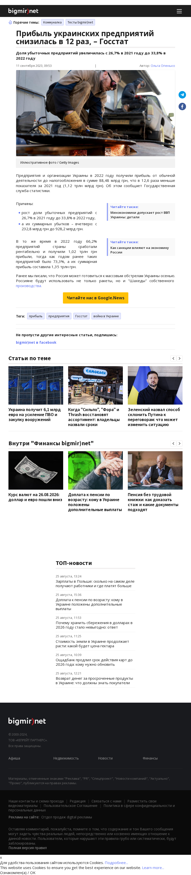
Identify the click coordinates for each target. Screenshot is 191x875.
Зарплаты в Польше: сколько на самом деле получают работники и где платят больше (95, 583)
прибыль (36, 316)
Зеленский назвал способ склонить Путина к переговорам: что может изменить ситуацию (154, 417)
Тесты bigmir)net (80, 22)
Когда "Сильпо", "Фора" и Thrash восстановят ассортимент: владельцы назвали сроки (94, 417)
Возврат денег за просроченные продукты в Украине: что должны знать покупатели (94, 680)
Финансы (150, 758)
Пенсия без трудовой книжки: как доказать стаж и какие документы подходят (153, 502)
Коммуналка (52, 22)
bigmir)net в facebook (36, 342)
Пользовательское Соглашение (70, 805)
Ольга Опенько (163, 65)
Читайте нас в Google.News (95, 298)
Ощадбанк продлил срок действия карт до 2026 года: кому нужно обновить (94, 662)
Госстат (81, 316)
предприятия (58, 316)
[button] (173, 358)
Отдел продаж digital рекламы (66, 817)
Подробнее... (116, 862)
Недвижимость (66, 758)
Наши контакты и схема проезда (36, 801)
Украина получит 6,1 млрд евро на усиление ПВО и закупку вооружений (34, 414)
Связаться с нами (106, 801)
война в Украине (106, 316)
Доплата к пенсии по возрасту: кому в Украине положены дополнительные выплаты (95, 502)
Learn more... (153, 867)
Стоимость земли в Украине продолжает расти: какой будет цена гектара (92, 643)
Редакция (78, 801)
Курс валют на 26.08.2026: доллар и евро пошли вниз (35, 497)
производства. (29, 285)
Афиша (14, 758)
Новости (105, 758)
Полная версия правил (27, 847)
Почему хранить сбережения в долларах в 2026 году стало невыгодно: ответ (94, 625)
